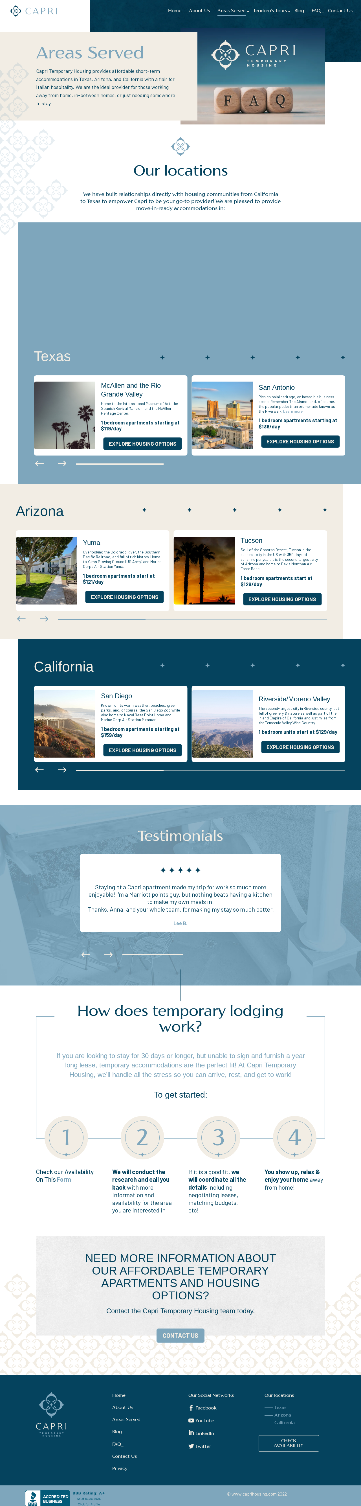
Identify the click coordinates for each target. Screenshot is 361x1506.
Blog (299, 11)
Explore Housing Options (143, 443)
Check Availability (288, 1443)
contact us (180, 1335)
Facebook (202, 1408)
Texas (280, 1408)
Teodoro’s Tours (270, 11)
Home (174, 11)
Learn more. (293, 411)
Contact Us (340, 11)
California (284, 1423)
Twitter (199, 1446)
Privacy (119, 1468)
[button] (39, 464)
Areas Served (231, 11)
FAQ (316, 11)
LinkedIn (201, 1433)
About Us (199, 11)
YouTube (201, 1421)
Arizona (282, 1415)
